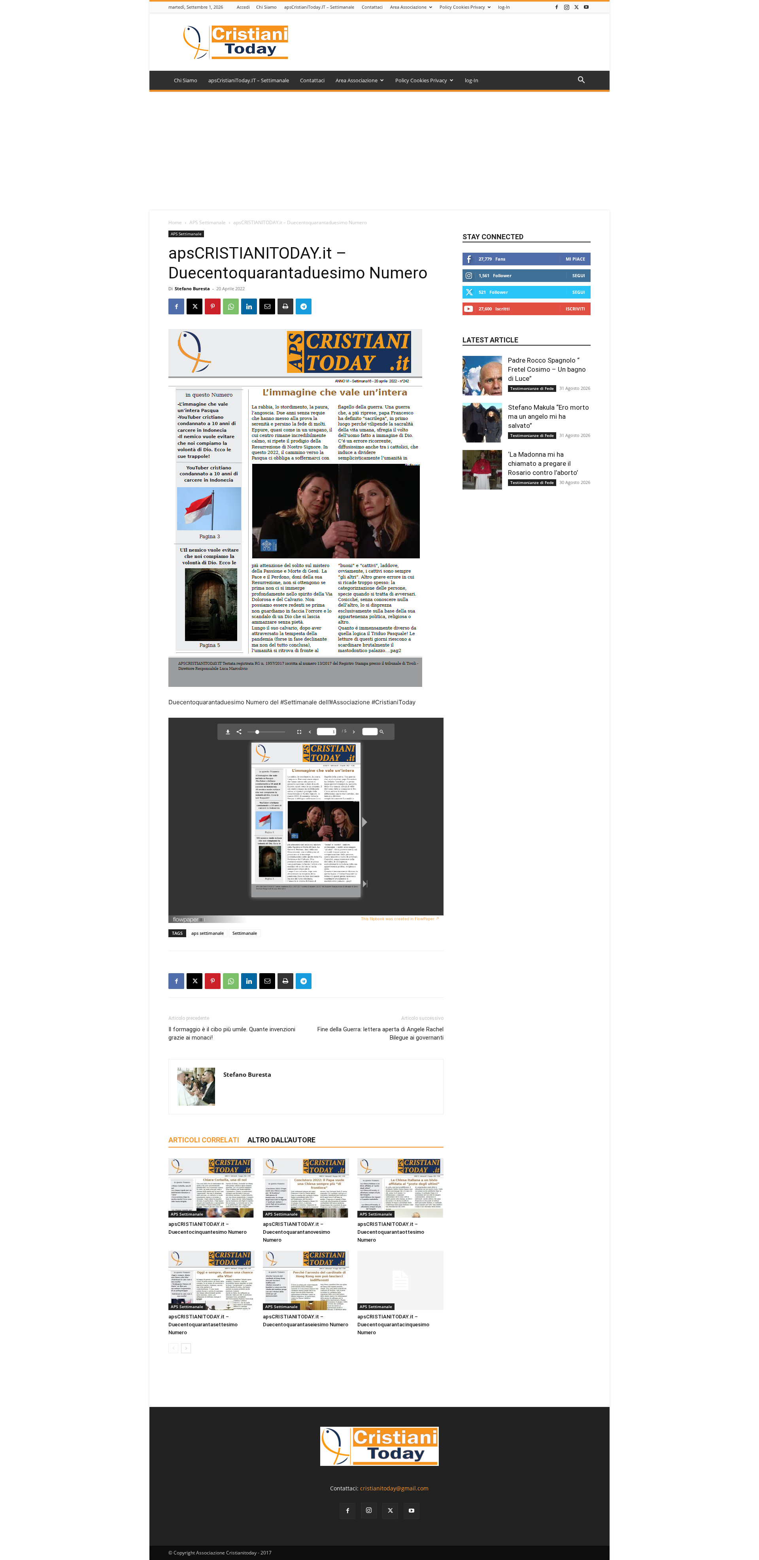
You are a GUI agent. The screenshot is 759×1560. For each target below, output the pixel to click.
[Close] (439, 735)
